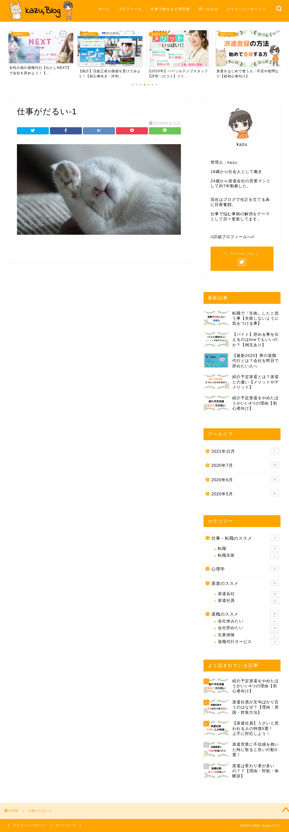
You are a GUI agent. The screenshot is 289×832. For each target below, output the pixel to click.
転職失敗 (246, 555)
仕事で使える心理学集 (170, 9)
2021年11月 (243, 451)
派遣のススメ (243, 583)
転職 (246, 548)
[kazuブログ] (40, 20)
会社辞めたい (247, 628)
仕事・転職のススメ (243, 538)
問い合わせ (208, 9)
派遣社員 (247, 600)
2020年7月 (243, 465)
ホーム (104, 9)
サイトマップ (66, 825)
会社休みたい (246, 621)
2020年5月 (243, 493)
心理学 (243, 569)
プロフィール (130, 9)
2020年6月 (243, 479)
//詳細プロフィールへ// (232, 237)
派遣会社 (247, 594)
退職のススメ (243, 614)
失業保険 (246, 635)
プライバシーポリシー (246, 9)
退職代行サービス (246, 642)
